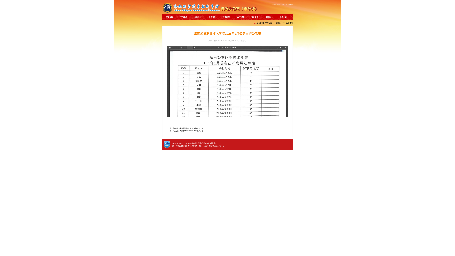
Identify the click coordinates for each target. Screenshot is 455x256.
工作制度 (240, 17)
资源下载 (283, 17)
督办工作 (254, 17)
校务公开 (269, 17)
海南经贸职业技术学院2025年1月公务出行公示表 (188, 131)
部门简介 (198, 17)
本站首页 (183, 17)
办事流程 (226, 17)
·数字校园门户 (282, 4)
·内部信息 (275, 4)
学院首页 (169, 17)
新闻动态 (212, 17)
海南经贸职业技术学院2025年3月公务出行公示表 (188, 128)
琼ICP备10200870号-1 (216, 146)
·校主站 (290, 4)
